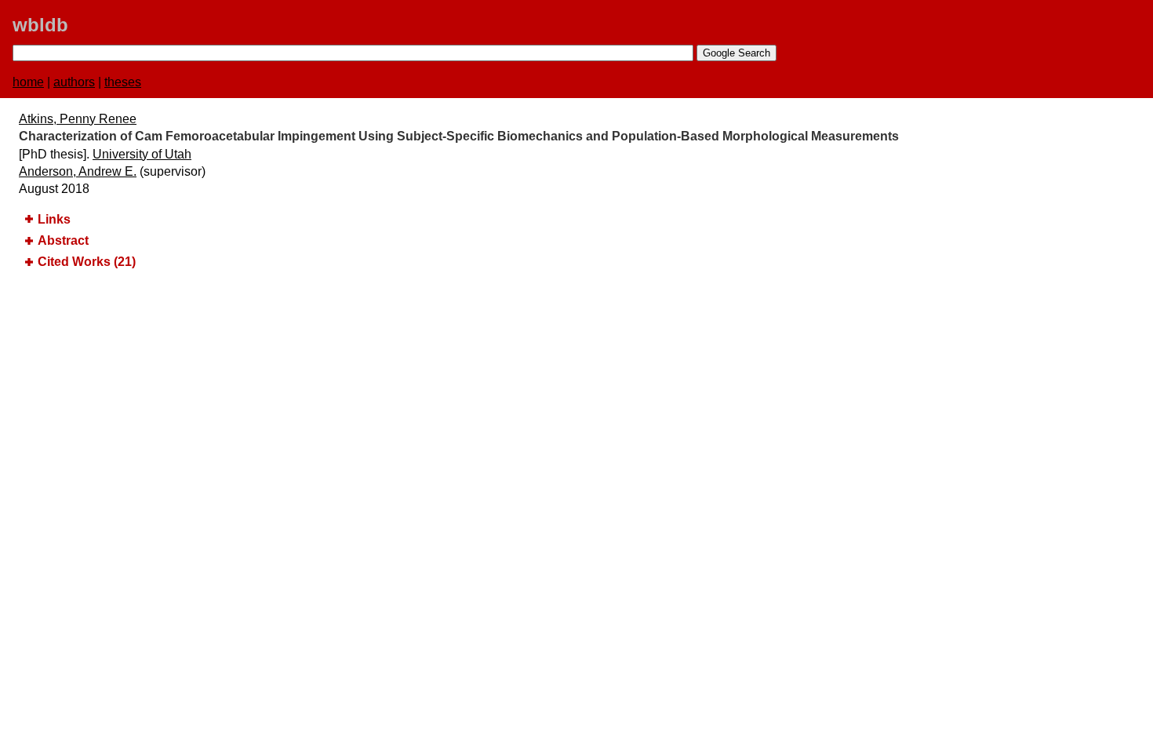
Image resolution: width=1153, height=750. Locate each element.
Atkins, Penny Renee (77, 119)
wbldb (40, 24)
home (28, 82)
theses (122, 82)
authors (74, 82)
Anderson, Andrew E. (77, 171)
